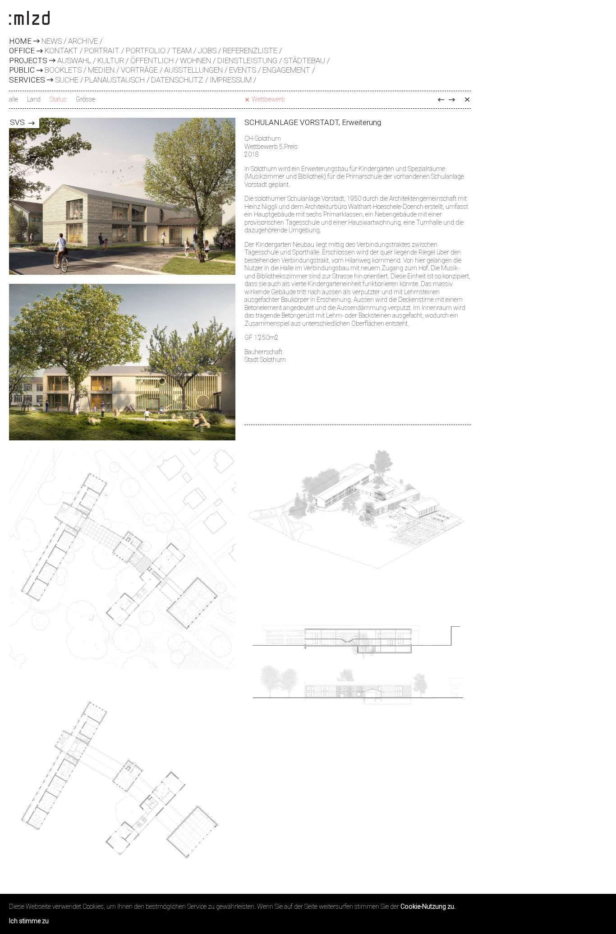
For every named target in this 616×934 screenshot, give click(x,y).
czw (441, 99)
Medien (101, 69)
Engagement (286, 69)
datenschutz (177, 79)
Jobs (207, 50)
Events (242, 69)
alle (13, 99)
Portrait (102, 50)
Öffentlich (152, 60)
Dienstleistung (247, 60)
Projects (28, 61)
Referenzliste (250, 50)
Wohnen (195, 60)
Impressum (231, 79)
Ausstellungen (193, 69)
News (51, 41)
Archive (83, 41)
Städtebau (304, 60)
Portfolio (145, 50)
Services (27, 80)
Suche (66, 79)
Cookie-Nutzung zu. (427, 906)
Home (20, 41)
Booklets (63, 69)
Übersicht (467, 99)
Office (22, 51)
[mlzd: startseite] (29, 18)
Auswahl (74, 60)
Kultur (110, 60)
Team (182, 50)
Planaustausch (115, 79)
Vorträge (139, 69)
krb (452, 99)
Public (22, 70)
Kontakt (61, 50)
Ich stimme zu (29, 921)
